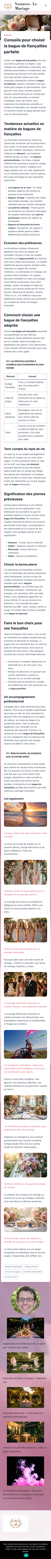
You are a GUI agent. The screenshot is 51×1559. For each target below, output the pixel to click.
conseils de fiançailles (32, 1272)
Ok (26, 1555)
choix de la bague (12, 1272)
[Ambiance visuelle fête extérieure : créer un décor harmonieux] (25, 1432)
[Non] (48, 1550)
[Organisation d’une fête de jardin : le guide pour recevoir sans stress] (25, 1328)
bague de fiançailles (13, 1266)
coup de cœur (11, 1277)
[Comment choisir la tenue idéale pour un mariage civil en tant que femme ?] (25, 872)
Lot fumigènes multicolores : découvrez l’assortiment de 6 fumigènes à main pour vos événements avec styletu (24, 1068)
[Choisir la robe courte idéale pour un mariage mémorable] (25, 930)
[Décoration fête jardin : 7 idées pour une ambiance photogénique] (25, 1397)
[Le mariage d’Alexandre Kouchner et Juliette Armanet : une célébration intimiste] (25, 984)
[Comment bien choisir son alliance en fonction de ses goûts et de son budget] (25, 1219)
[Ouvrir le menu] (45, 5)
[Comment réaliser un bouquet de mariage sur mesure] (25, 1165)
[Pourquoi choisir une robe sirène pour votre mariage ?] (25, 814)
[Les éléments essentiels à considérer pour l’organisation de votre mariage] (25, 1107)
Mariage (7, 35)
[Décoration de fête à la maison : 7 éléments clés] (25, 1362)
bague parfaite (31, 1266)
